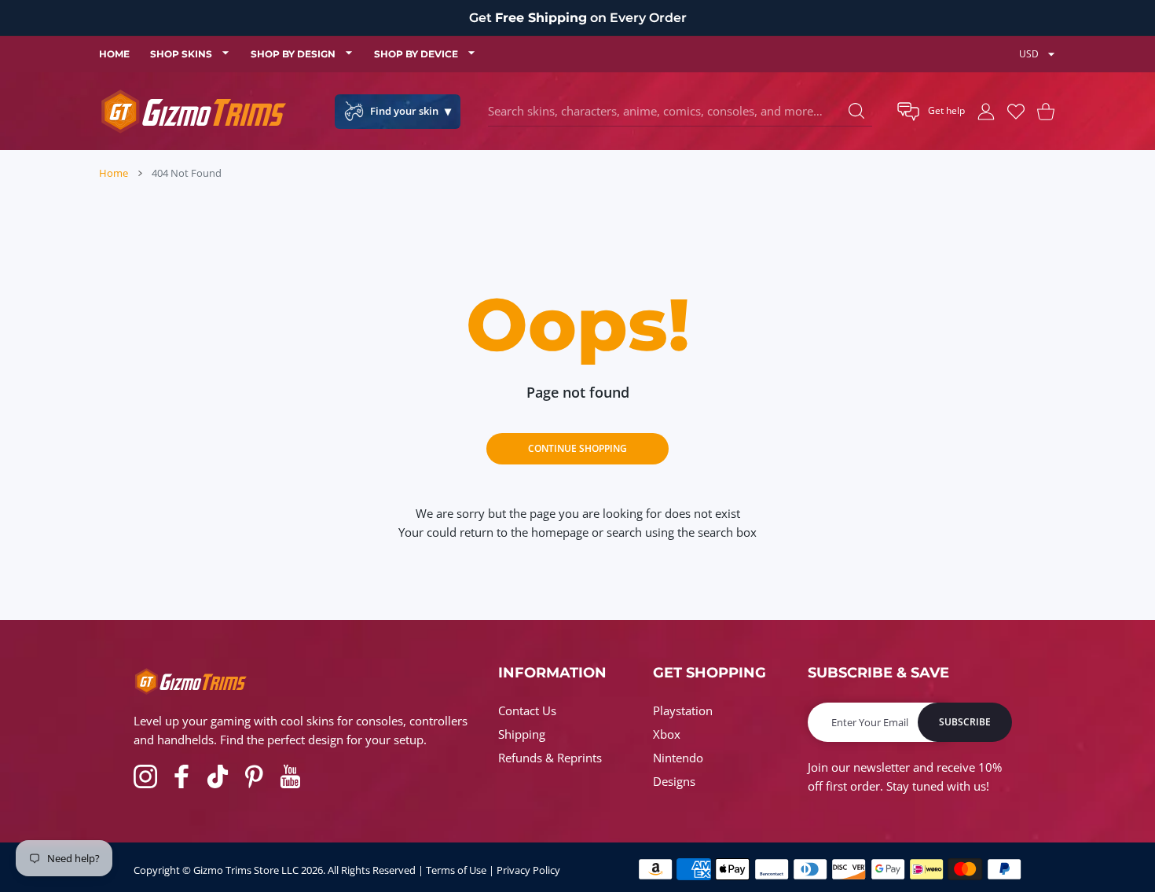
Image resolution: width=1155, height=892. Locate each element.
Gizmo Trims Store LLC (246, 870)
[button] (931, 112)
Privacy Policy (528, 870)
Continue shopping (577, 448)
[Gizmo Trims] (193, 111)
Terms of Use (456, 870)
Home (113, 173)
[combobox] (680, 112)
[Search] (856, 111)
